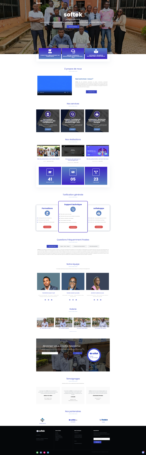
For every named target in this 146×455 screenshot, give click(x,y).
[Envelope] (52, 300)
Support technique (58, 436)
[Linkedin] (48, 300)
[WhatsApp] (37, 452)
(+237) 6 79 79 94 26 (78, 436)
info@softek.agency (78, 443)
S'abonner (77, 353)
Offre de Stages (81, 3)
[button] (38, 323)
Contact (89, 3)
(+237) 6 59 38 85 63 (78, 435)
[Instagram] (44, 452)
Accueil (50, 3)
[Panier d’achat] (109, 3)
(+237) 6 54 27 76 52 (78, 437)
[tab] (52, 246)
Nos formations (58, 435)
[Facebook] (45, 300)
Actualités (71, 3)
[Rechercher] (106, 3)
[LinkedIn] (48, 452)
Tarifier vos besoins (59, 437)
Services (56, 3)
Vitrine (64, 3)
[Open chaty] (143, 452)
